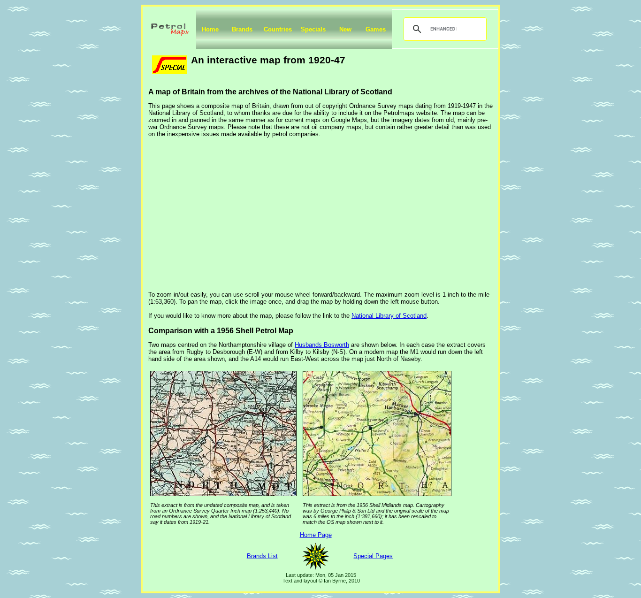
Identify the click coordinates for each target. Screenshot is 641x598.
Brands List (262, 556)
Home (210, 29)
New (345, 29)
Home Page (316, 534)
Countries (278, 29)
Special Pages (373, 556)
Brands (242, 29)
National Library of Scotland (389, 315)
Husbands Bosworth (322, 344)
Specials (313, 29)
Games (376, 29)
